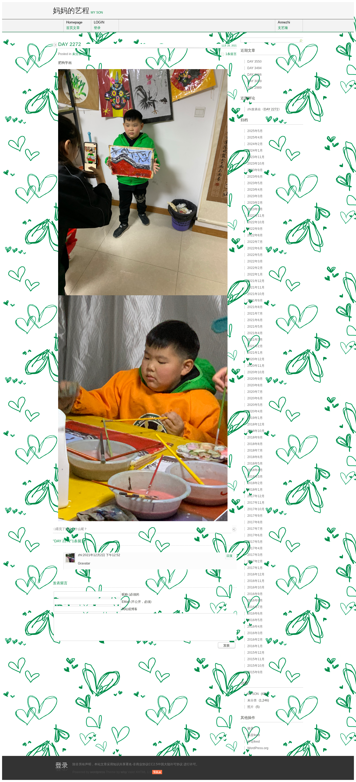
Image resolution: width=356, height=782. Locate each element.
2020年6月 (255, 398)
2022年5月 (255, 255)
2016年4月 (255, 626)
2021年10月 (256, 294)
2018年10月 (256, 431)
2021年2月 (255, 346)
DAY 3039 (254, 81)
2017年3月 (255, 555)
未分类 (77, 54)
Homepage (74, 25)
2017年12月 (256, 496)
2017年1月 (255, 568)
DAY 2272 (271, 109)
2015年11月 (256, 659)
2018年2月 (255, 483)
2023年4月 (255, 189)
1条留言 (231, 54)
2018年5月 (255, 463)
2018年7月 (255, 450)
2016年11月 (256, 581)
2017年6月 (255, 535)
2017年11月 (256, 502)
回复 (229, 556)
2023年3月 (255, 196)
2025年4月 (255, 137)
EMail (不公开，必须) (136, 602)
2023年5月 (255, 183)
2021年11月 (256, 287)
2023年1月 (255, 209)
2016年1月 (255, 646)
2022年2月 (255, 268)
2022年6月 (255, 248)
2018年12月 (256, 424)
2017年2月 (255, 561)
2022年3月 (255, 261)
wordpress (97, 772)
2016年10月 (256, 587)
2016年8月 (255, 600)
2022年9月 (255, 229)
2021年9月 (255, 300)
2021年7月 (255, 313)
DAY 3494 (254, 68)
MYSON (253, 694)
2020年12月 (256, 359)
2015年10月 (256, 665)
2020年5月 (255, 405)
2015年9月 (255, 672)
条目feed (253, 735)
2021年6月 (255, 320)
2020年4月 (255, 411)
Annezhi (284, 25)
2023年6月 (255, 176)
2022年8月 (255, 235)
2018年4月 (255, 470)
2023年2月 (255, 202)
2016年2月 (255, 639)
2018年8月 (255, 444)
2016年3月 (255, 633)
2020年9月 (255, 379)
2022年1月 (255, 274)
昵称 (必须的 (130, 594)
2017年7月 (255, 529)
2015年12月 (256, 652)
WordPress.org (257, 748)
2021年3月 (255, 339)
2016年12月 (256, 574)
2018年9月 (255, 437)
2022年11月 (256, 216)
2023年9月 (255, 170)
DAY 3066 (254, 74)
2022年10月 (256, 222)
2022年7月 (255, 242)
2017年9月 (255, 516)
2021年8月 (255, 307)
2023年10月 (256, 163)
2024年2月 (255, 144)
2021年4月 (255, 333)
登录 (250, 728)
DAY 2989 (254, 87)
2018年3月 (255, 476)
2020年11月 (256, 366)
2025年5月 (255, 131)
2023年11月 (256, 157)
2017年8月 (255, 522)
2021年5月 (255, 326)
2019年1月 (255, 418)
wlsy (124, 772)
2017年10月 (256, 509)
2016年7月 (255, 607)
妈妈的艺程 (71, 11)
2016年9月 (255, 594)
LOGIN (99, 25)
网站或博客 (129, 609)
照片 (250, 707)
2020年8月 (255, 385)
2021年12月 (256, 281)
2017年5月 (255, 542)
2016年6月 (255, 613)
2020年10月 (256, 372)
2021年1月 (255, 352)
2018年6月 (255, 457)
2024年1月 (255, 150)
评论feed (253, 741)
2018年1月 (255, 489)
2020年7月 (255, 392)
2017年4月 (255, 548)
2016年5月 (255, 620)
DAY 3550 (254, 61)
